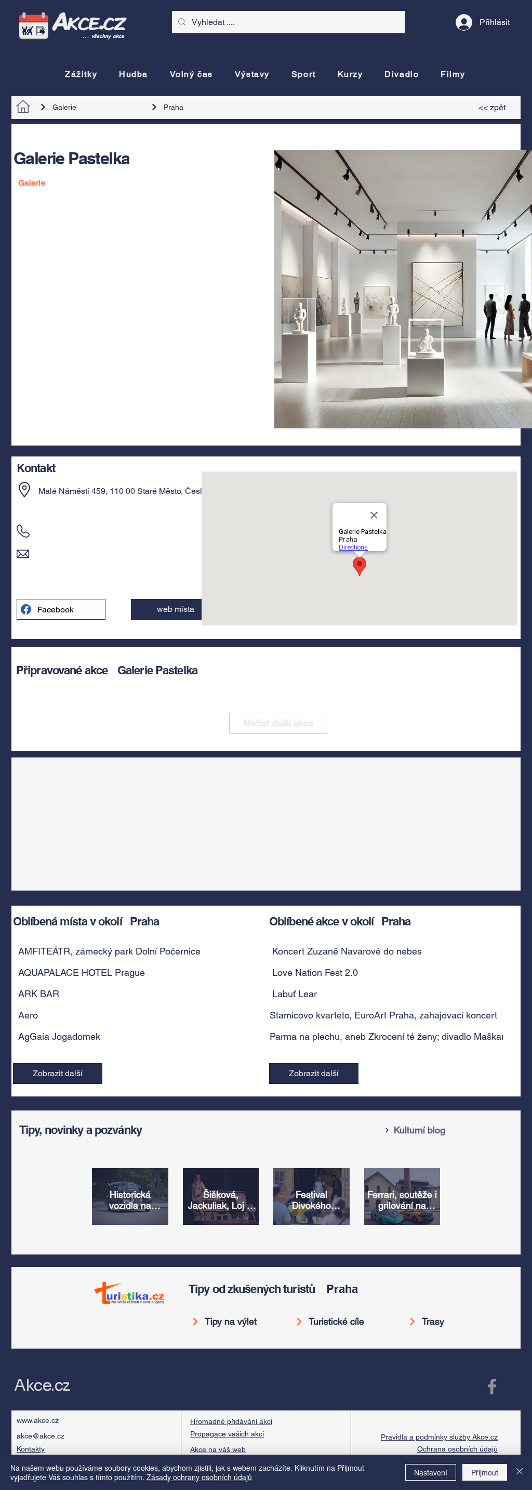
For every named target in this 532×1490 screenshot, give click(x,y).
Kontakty (31, 1449)
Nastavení (430, 1472)
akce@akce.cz (40, 1436)
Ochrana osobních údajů (457, 1449)
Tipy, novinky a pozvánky (80, 1129)
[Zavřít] (519, 1472)
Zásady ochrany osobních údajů (199, 1477)
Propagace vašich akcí (227, 1434)
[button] (175, 609)
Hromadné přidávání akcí (231, 1421)
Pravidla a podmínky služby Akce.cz (439, 1437)
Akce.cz (42, 1385)
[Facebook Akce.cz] (492, 1386)
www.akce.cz (38, 1420)
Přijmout (484, 1472)
